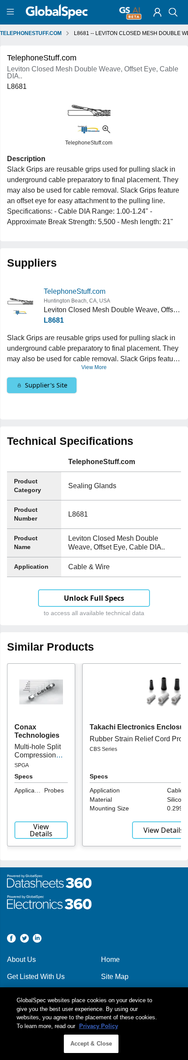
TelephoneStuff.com (74, 291)
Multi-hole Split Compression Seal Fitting (37, 755)
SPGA (21, 765)
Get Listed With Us (36, 976)
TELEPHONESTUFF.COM (31, 33)
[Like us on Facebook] (11, 940)
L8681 (54, 320)
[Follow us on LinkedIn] (37, 940)
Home (110, 959)
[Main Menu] (11, 12)
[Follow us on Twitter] (24, 940)
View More (94, 367)
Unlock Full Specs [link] (94, 598)
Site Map (115, 976)
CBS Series (103, 749)
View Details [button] (41, 830)
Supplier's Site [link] (46, 385)
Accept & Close (91, 1043)
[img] (157, 12)
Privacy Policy (98, 1026)
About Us (21, 959)
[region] (94, 1023)
